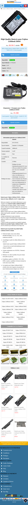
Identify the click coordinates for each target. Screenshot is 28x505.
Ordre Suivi (6, 489)
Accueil (4, 8)
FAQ (4, 468)
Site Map (5, 491)
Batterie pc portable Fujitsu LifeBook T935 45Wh (19, 409)
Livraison (5, 479)
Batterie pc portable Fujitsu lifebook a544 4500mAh (6, 433)
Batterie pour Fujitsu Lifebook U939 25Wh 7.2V (19, 433)
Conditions (6, 453)
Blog (4, 471)
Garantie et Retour (8, 481)
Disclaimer (6, 458)
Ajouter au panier (15, 54)
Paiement (5, 476)
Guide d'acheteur (8, 463)
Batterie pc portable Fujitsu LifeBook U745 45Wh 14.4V (6, 385)
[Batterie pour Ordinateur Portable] (14, 3)
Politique (5, 455)
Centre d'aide (6, 466)
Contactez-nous (7, 450)
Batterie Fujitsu (10, 8)
